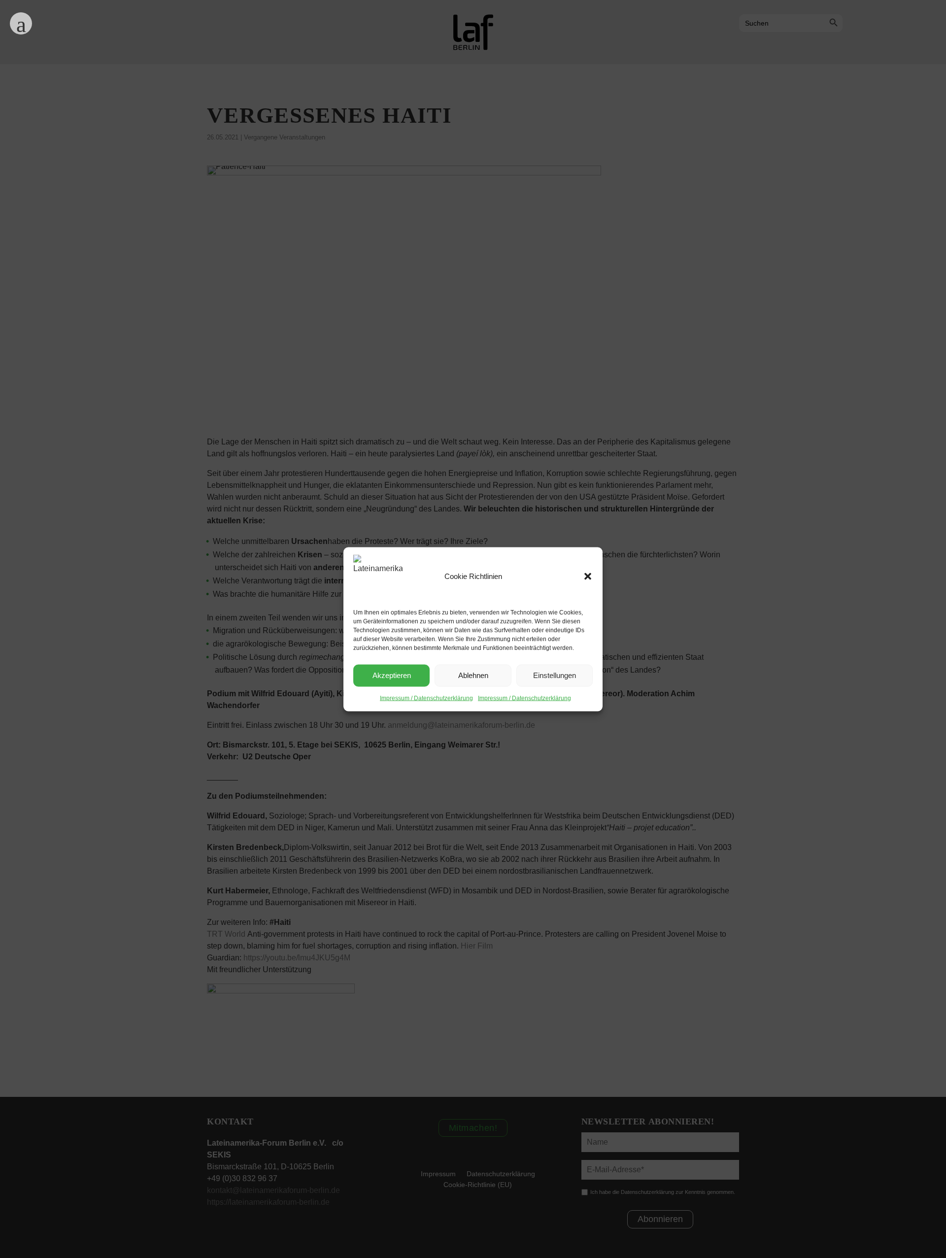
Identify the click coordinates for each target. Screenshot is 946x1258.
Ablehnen (473, 675)
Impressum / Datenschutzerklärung (426, 697)
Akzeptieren (391, 675)
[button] (588, 576)
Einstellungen (554, 675)
